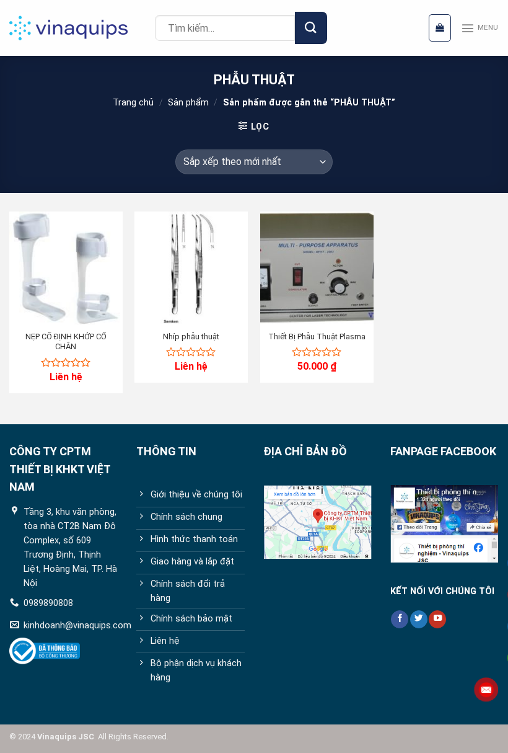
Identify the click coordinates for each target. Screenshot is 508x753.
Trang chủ (133, 102)
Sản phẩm (188, 102)
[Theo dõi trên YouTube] (437, 619)
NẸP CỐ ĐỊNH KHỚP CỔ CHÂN (66, 342)
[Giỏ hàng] (440, 27)
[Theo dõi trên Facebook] (399, 619)
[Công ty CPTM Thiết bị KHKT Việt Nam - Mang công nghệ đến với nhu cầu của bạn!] (77, 28)
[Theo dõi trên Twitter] (418, 619)
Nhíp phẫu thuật (191, 336)
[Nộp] (310, 27)
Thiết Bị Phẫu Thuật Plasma (317, 336)
